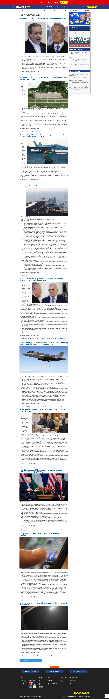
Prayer (76, 6)
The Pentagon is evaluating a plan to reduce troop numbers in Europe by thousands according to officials (79, 61)
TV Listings (23, 683)
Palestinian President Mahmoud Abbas (42, 529)
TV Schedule (23, 680)
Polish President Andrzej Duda (47, 406)
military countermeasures (41, 655)
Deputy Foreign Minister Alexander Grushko (41, 338)
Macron (52, 338)
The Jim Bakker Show (52, 678)
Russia (61, 338)
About (69, 6)
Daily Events (62, 680)
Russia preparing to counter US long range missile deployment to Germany (43, 604)
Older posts (24, 660)
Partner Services (73, 677)
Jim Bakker (21, 7)
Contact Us (50, 684)
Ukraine (26, 339)
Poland (38, 406)
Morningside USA (63, 677)
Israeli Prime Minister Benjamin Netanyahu (34, 74)
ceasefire (25, 467)
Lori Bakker (50, 681)
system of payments (23, 530)
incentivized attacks (27, 529)
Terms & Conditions (23, 696)
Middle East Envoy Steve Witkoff (34, 467)
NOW (23, 10)
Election (27, 600)
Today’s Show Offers (33, 678)
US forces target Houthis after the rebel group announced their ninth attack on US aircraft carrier (43, 136)
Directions (62, 678)
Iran (24, 74)
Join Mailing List (73, 681)
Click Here (64, 2)
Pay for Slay (62, 529)
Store (57, 6)
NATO (55, 338)
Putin (58, 338)
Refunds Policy (72, 680)
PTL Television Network (52, 683)
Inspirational (85, 10)
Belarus (24, 406)
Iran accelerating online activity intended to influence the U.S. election (43, 534)
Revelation (64, 10)
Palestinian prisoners (55, 529)
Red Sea (28, 182)
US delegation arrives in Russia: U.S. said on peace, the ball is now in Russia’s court (42, 410)
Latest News (74, 71)
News (63, 6)
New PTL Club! (92, 6)
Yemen (44, 182)
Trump (52, 74)
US (39, 680)
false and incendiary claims (35, 600)
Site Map (40, 696)
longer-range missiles (31, 655)
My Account (54, 671)
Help (71, 683)
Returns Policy (72, 678)
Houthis (24, 182)
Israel (53, 10)
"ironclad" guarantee (27, 338)
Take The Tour (62, 681)
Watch (51, 6)
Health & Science (74, 10)
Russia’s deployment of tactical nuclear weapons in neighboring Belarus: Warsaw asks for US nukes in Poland (43, 343)
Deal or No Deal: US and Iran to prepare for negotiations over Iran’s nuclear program (42, 19)
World (43, 10)
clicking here (36, 71)
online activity (46, 600)
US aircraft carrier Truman (37, 182)
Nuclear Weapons (33, 406)
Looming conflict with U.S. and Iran (32, 186)
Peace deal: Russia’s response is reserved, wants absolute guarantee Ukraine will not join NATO (41, 279)
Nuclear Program (46, 74)
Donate (83, 6)
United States (61, 406)
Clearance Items (32, 680)
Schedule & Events (24, 681)
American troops (26, 131)
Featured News (75, 49)
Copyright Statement (29, 696)
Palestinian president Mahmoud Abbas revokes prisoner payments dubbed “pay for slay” (40, 471)
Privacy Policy (36, 696)
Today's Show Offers (78, 671)
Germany (25, 655)
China (24, 275)
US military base (40, 131)
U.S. (34, 10)
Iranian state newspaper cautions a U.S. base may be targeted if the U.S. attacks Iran (43, 78)
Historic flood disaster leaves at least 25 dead (79, 67)
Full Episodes (23, 678)
